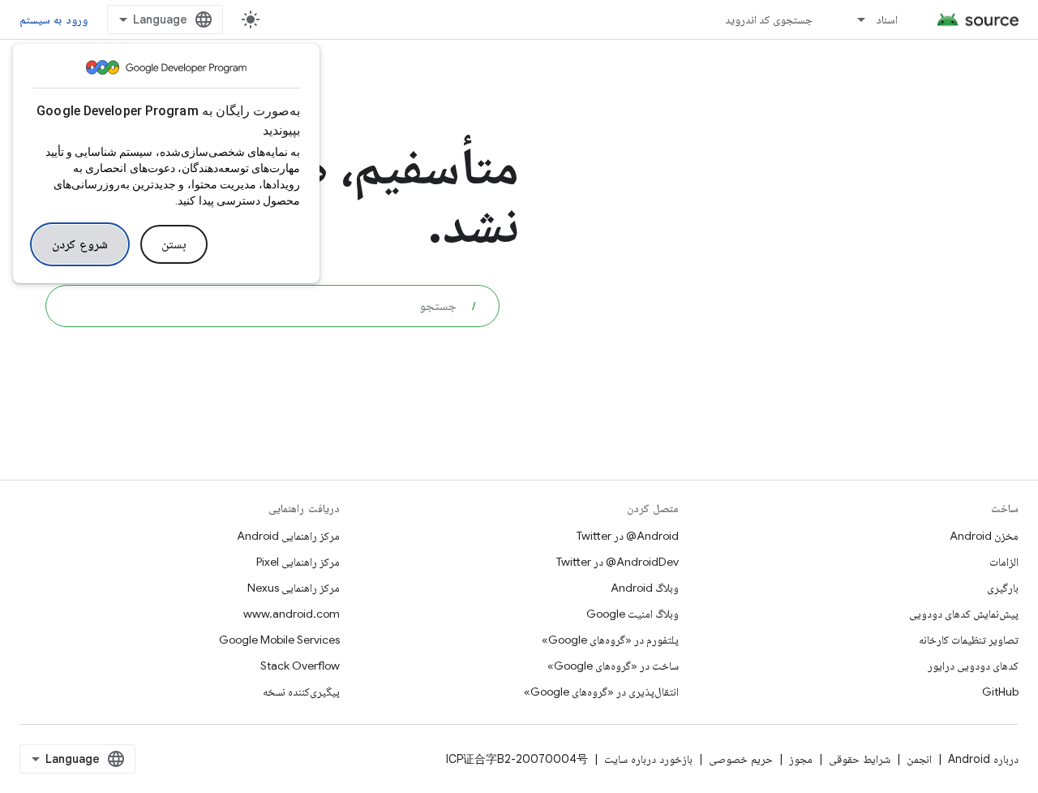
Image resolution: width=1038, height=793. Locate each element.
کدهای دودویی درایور (973, 665)
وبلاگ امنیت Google (632, 613)
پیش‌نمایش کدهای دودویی (964, 613)
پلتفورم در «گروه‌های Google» (610, 639)
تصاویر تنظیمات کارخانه (969, 639)
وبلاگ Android (645, 587)
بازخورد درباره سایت (648, 758)
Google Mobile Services (279, 639)
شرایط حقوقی (859, 758)
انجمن (919, 758)
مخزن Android (984, 535)
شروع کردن (80, 244)
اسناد (887, 19)
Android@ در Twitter (628, 535)
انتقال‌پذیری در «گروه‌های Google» (601, 691)
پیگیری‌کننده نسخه (301, 691)
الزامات (1004, 561)
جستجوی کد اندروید (769, 19)
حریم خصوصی (741, 758)
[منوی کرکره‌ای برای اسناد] (854, 19)
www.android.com (291, 613)
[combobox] (272, 306)
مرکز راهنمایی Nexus (293, 587)
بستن (174, 244)
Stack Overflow (300, 665)
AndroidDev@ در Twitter (617, 561)
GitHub (1000, 691)
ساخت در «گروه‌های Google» (613, 665)
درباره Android (983, 758)
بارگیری (1003, 587)
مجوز (801, 758)
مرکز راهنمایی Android (288, 535)
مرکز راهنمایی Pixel (298, 561)
